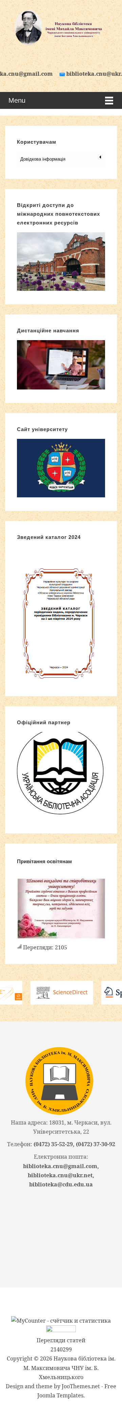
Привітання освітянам (44, 861)
